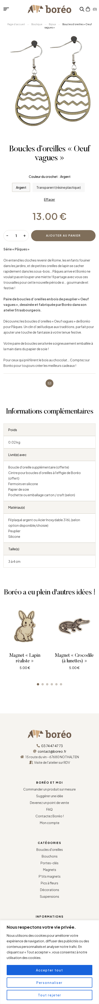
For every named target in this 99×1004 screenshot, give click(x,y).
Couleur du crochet (43, 176)
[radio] (21, 187)
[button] (38, 684)
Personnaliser (49, 982)
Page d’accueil (16, 24)
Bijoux (52, 24)
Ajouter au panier (63, 235)
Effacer (49, 199)
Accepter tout (49, 970)
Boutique (36, 24)
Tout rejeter (49, 995)
